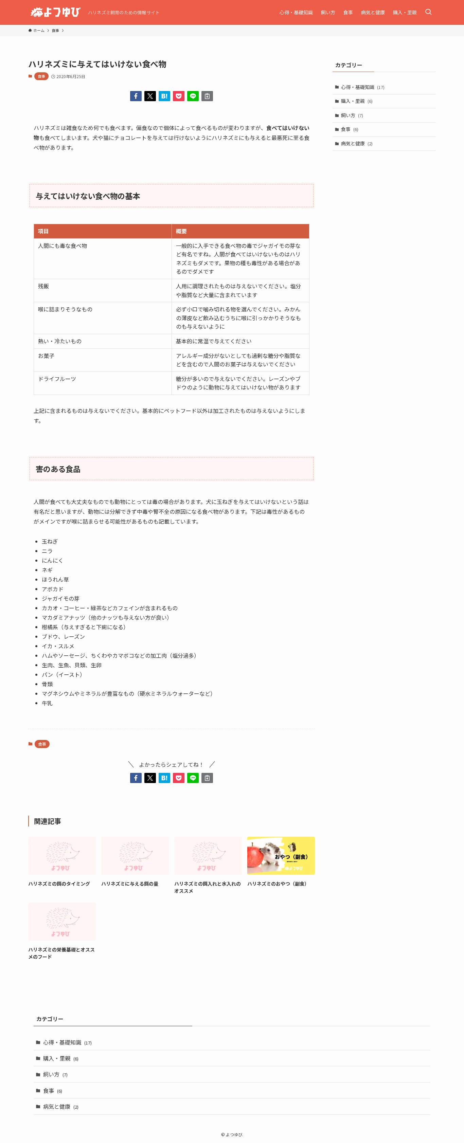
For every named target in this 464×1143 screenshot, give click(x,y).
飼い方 (352, 115)
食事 (41, 76)
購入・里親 (357, 100)
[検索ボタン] (428, 12)
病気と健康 (357, 143)
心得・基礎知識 (363, 87)
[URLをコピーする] (207, 96)
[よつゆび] (55, 12)
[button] (136, 96)
